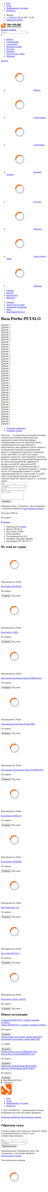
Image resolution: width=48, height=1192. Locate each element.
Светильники (12, 42)
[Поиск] (27, 32)
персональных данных (33, 508)
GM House (8, 1083)
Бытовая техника (14, 46)
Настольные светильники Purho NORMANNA (22, 770)
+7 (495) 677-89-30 (14, 17)
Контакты (10, 10)
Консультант (12, 295)
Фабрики (10, 56)
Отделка (10, 49)
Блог (8, 3)
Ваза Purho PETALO (15, 312)
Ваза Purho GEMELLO (11, 816)
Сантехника (11, 44)
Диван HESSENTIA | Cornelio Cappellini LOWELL (24, 1025)
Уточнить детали (14, 431)
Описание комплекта (16, 428)
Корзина (10, 298)
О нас (9, 6)
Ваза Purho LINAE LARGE (13, 999)
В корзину (5, 522)
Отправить (6, 501)
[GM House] (11, 27)
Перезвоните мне (9, 1146)
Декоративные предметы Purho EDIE (18, 724)
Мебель (9, 39)
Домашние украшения (16, 307)
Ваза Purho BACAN (10, 907)
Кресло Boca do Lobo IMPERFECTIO (18, 1054)
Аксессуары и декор (15, 54)
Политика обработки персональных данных (21, 1117)
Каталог (4, 61)
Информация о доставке (17, 8)
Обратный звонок (14, 20)
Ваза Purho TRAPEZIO (11, 586)
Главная (10, 290)
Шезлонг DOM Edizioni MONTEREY (18, 1068)
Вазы (8, 309)
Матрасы (10, 51)
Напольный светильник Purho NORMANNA (21, 678)
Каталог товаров (8, 29)
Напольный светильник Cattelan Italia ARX (20, 1039)
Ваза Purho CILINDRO (11, 862)
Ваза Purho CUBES (9, 632)
